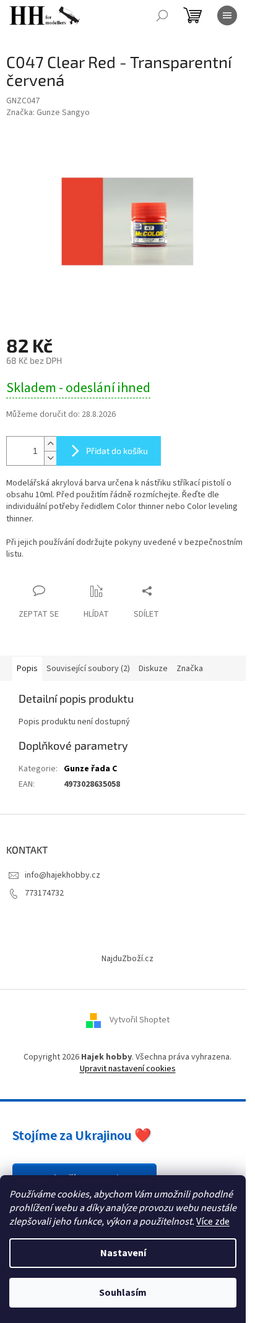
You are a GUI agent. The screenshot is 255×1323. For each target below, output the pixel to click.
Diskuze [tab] (153, 668)
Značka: (48, 112)
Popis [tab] (27, 668)
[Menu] (227, 15)
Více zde (213, 1221)
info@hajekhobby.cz (62, 875)
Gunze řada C (90, 769)
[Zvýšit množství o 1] (50, 444)
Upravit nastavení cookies (128, 1069)
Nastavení (123, 1253)
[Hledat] (162, 15)
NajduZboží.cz (127, 959)
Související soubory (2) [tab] (88, 668)
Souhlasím (123, 1292)
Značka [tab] (189, 668)
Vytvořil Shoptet (140, 1020)
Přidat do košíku (117, 450)
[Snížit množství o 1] (50, 458)
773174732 (44, 893)
